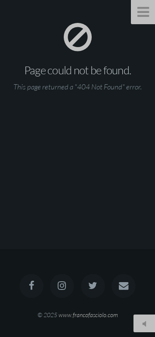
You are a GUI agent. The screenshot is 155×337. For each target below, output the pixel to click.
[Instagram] (62, 286)
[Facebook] (31, 286)
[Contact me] (124, 286)
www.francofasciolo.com (88, 314)
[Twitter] (93, 286)
